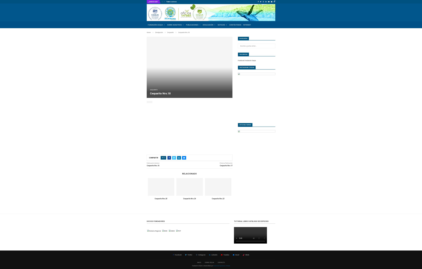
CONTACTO (221, 262)
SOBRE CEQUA (209, 262)
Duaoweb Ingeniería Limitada (222, 266)
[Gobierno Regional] (154, 231)
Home (149, 32)
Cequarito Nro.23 (218, 199)
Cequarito (170, 32)
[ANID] (165, 231)
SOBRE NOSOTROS (174, 25)
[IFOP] (178, 231)
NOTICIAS (221, 25)
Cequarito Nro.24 (189, 199)
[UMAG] (171, 231)
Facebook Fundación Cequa (247, 60)
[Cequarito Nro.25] (161, 187)
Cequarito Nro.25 (161, 199)
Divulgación (159, 32)
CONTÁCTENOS (235, 25)
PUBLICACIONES (192, 25)
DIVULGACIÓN (208, 25)
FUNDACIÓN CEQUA (155, 25)
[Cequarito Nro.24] (189, 187)
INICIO (199, 262)
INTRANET (247, 25)
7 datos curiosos (171, 2)
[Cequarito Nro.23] (218, 187)
